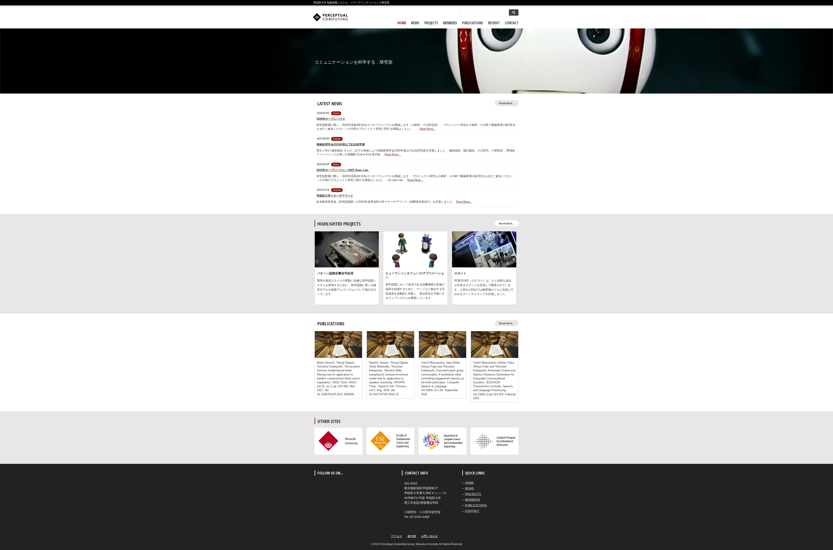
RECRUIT (494, 22)
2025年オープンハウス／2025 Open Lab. (342, 170)
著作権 (411, 536)
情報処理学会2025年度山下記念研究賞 (340, 144)
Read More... (428, 128)
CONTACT (511, 22)
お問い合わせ (429, 536)
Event (336, 113)
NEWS (415, 22)
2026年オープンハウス (330, 118)
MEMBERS (450, 22)
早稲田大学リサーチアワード (334, 195)
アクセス (396, 536)
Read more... (506, 103)
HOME (401, 22)
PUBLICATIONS (472, 22)
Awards (337, 139)
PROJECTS (431, 22)
